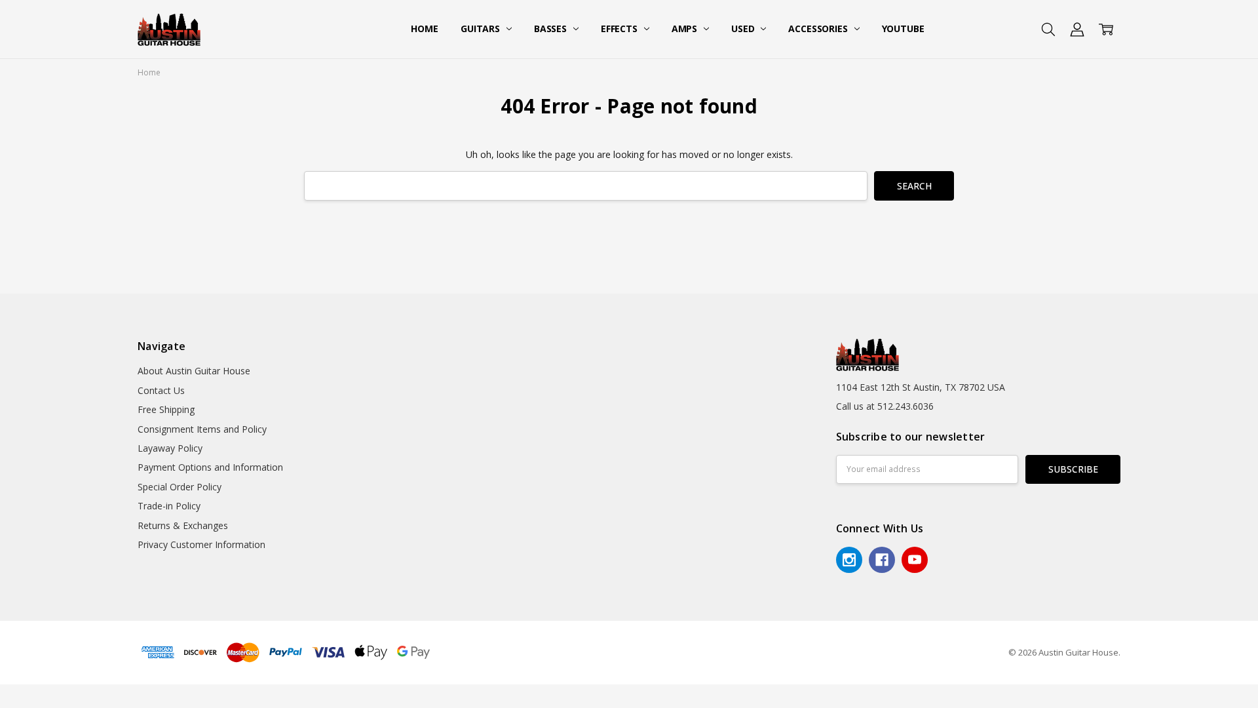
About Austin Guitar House (194, 370)
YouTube (903, 28)
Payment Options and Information (210, 467)
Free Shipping (166, 409)
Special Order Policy (179, 487)
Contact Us (161, 390)
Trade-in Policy (169, 506)
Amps (686, 28)
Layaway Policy (170, 448)
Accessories (819, 28)
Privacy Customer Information (201, 544)
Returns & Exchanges (183, 525)
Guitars (482, 28)
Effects (620, 28)
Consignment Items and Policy (202, 429)
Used (744, 28)
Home (424, 28)
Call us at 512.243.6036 (885, 406)
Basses (551, 28)
